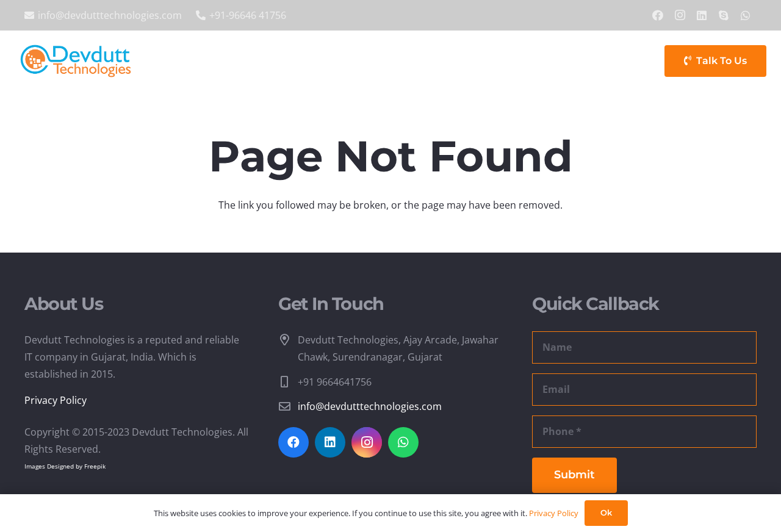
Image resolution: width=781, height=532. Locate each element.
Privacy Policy (55, 400)
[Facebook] (658, 15)
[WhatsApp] (746, 15)
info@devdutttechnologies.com (370, 406)
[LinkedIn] (702, 15)
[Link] (76, 61)
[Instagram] (680, 15)
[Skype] (724, 15)
